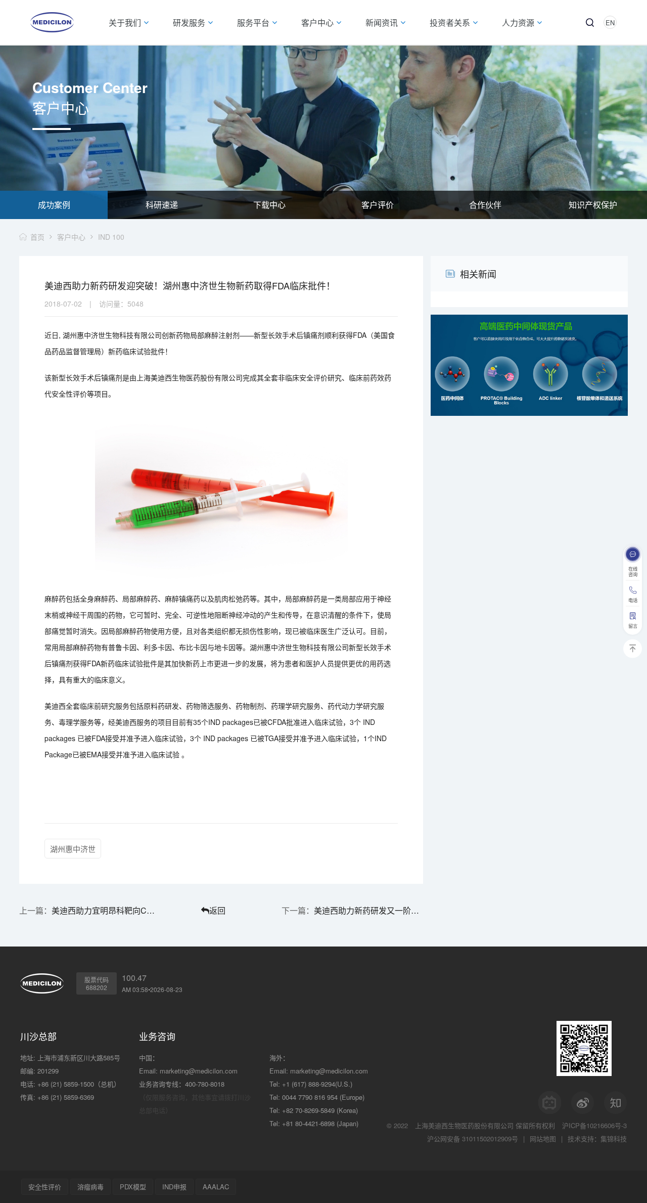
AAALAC (216, 1186)
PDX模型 (133, 1186)
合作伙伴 (485, 204)
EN (610, 22)
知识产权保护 (593, 204)
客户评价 (377, 204)
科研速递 (162, 204)
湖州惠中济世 (73, 848)
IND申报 (174, 1186)
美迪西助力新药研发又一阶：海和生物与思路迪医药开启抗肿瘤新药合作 (368, 910)
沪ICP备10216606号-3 (594, 1125)
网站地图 (543, 1138)
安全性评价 (44, 1186)
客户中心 (71, 237)
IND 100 (111, 237)
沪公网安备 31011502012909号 (472, 1138)
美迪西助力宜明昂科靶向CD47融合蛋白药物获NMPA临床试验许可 (106, 910)
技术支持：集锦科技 (597, 1138)
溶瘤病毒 (90, 1186)
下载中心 (269, 204)
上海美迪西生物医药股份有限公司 (464, 1125)
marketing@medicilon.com (199, 1071)
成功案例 (54, 204)
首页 (37, 237)
